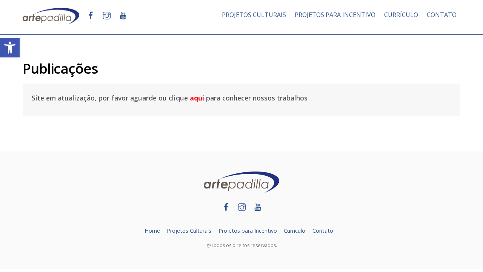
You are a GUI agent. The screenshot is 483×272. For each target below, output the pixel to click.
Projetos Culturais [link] (189, 230)
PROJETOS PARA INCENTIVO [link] (335, 15)
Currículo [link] (294, 230)
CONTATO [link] (442, 15)
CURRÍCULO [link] (401, 15)
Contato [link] (322, 230)
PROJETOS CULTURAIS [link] (254, 15)
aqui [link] (197, 97)
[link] (10, 47)
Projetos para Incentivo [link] (247, 230)
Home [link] (152, 230)
